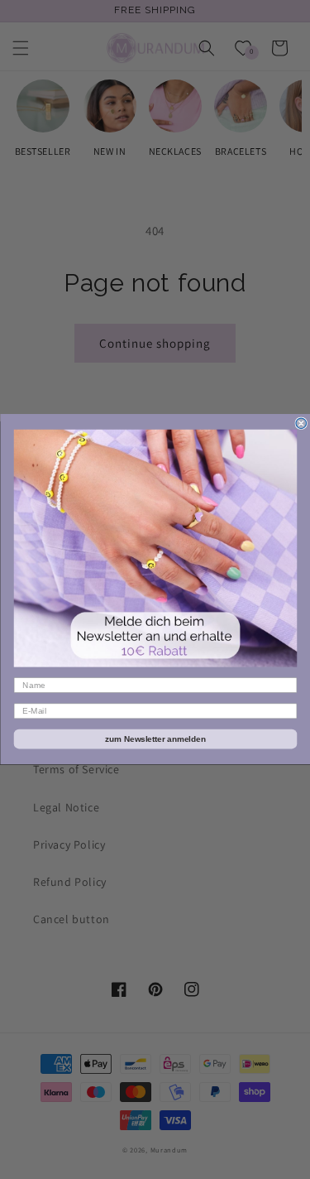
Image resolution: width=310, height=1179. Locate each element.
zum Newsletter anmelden (155, 738)
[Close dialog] (301, 423)
